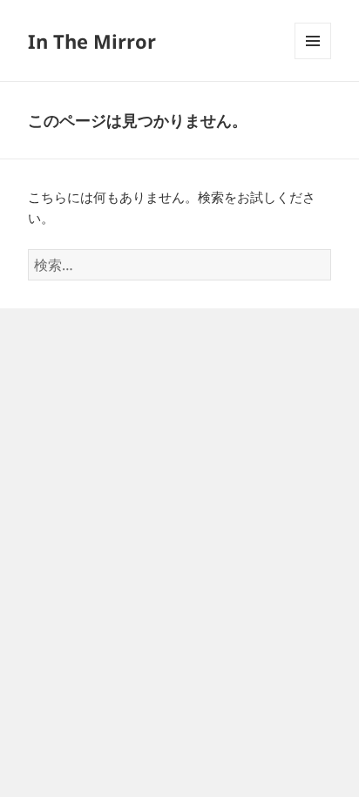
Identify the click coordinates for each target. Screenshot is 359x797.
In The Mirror (92, 41)
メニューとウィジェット (313, 58)
